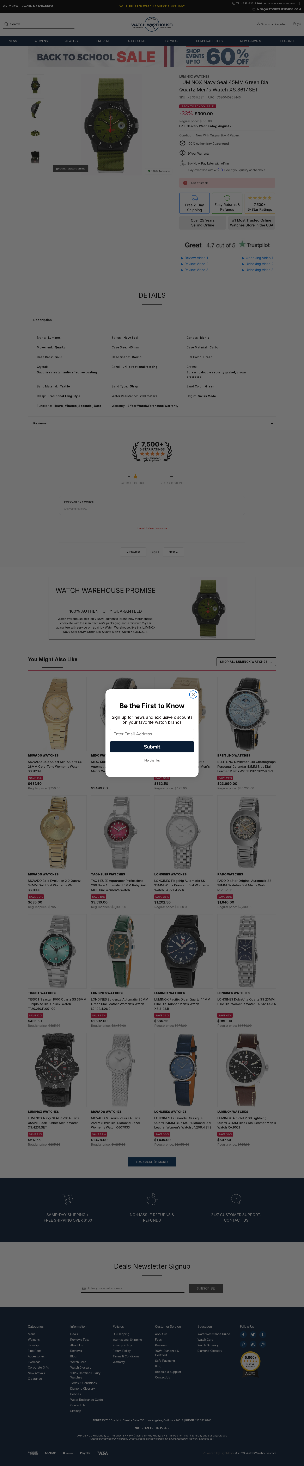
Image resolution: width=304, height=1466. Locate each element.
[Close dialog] (193, 694)
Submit (152, 747)
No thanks (152, 760)
